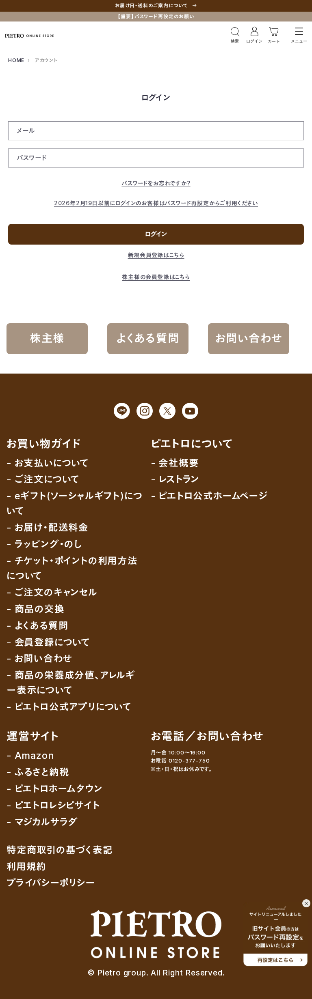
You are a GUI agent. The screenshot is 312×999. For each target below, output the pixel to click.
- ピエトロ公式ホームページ (209, 496)
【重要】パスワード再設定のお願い (156, 16)
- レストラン (175, 479)
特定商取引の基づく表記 (59, 850)
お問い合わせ (248, 338)
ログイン (156, 234)
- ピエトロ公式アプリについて (69, 707)
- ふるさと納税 (37, 772)
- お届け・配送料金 (47, 527)
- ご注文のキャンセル (52, 592)
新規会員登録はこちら (156, 254)
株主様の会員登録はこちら (156, 276)
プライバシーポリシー (50, 883)
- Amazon (30, 755)
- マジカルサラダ (42, 822)
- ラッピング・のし (44, 544)
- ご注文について (43, 479)
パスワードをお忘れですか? (155, 183)
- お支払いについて (47, 463)
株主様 (47, 338)
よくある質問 (148, 338)
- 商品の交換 (35, 609)
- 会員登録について (48, 642)
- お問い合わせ (39, 658)
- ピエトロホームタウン (54, 789)
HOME (16, 60)
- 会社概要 (175, 463)
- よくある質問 (37, 626)
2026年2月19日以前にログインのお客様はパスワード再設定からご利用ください (156, 203)
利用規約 (26, 866)
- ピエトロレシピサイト (53, 805)
